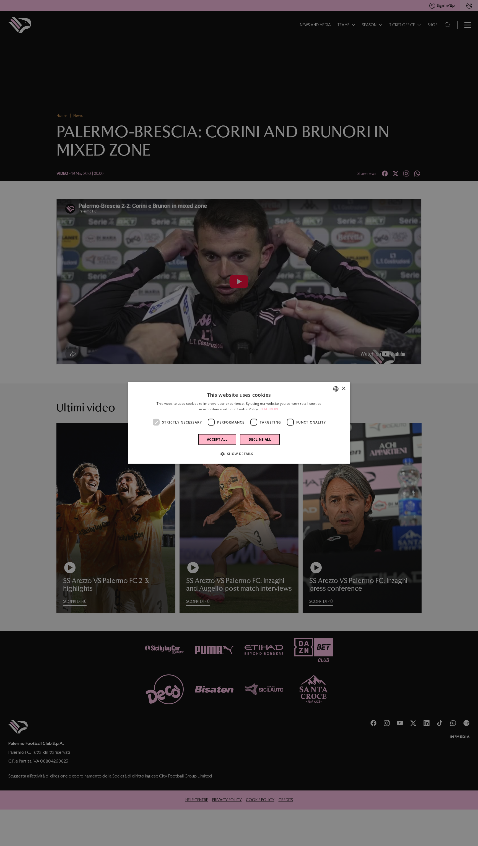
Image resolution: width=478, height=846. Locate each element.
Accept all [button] (217, 439)
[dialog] (239, 423)
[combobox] (336, 389)
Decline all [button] (260, 439)
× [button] (343, 389)
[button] (239, 453)
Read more (269, 409)
